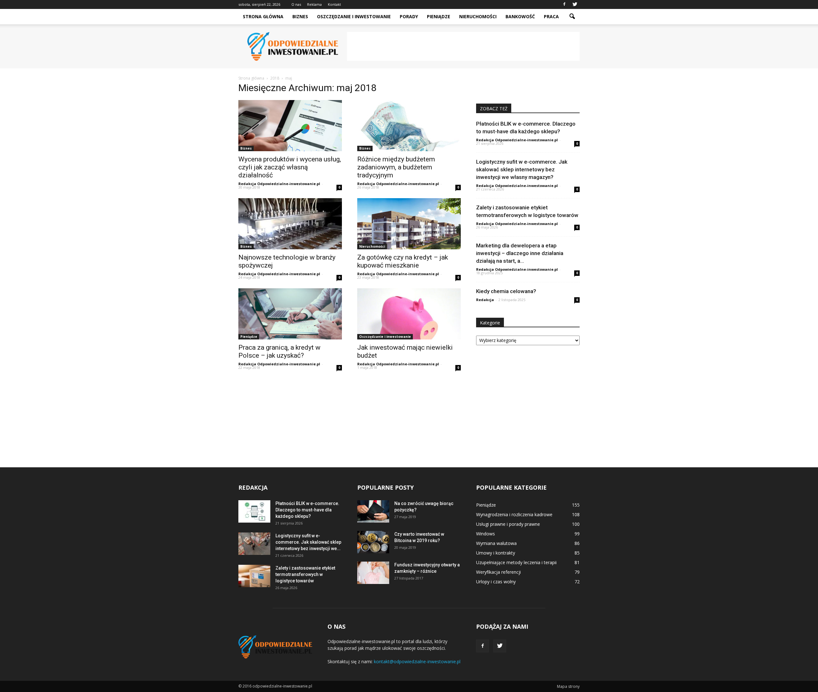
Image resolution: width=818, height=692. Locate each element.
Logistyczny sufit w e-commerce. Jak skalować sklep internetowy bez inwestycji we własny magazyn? (521, 169)
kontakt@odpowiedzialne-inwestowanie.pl (417, 661)
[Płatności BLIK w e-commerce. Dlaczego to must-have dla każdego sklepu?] (254, 511)
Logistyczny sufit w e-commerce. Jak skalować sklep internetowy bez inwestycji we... (308, 542)
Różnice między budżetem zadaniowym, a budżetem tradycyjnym (396, 167)
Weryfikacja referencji (498, 572)
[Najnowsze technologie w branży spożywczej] (290, 223)
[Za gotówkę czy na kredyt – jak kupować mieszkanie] (409, 223)
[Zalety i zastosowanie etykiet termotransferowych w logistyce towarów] (254, 576)
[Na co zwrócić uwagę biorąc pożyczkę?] (373, 511)
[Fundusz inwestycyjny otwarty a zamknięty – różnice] (373, 573)
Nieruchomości (478, 16)
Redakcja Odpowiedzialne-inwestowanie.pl (279, 183)
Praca (551, 16)
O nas (296, 4)
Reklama (314, 4)
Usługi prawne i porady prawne (508, 524)
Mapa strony (568, 686)
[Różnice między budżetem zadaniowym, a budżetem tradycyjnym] (409, 125)
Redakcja (485, 299)
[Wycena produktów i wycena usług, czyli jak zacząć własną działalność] (290, 125)
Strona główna (263, 16)
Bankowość (520, 16)
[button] (572, 16)
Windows (485, 534)
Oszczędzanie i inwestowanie (354, 16)
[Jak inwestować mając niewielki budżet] (409, 313)
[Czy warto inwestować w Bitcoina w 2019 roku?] (373, 542)
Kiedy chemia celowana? (506, 291)
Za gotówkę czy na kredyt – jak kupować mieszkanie (402, 261)
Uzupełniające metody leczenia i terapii (516, 562)
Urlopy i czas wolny (496, 582)
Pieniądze (438, 16)
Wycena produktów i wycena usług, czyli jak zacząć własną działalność (289, 167)
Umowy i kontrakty (495, 553)
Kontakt (334, 4)
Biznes (300, 16)
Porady (409, 16)
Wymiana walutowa (496, 543)
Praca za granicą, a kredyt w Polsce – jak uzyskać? (279, 351)
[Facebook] (564, 4)
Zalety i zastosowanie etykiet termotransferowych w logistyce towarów (305, 574)
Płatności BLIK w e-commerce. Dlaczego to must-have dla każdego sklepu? (307, 510)
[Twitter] (575, 4)
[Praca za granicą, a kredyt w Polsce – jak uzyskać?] (290, 313)
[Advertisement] (463, 46)
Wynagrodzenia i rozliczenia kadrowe (514, 514)
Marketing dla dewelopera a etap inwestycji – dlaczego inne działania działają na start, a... (519, 253)
